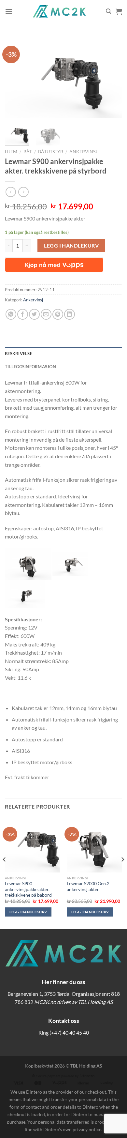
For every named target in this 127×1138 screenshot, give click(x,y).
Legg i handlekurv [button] (28, 912)
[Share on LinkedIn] (69, 314)
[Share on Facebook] (22, 314)
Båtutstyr (50, 151)
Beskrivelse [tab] (18, 353)
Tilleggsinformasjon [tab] (30, 366)
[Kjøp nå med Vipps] (54, 264)
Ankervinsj (83, 151)
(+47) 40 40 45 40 (69, 1032)
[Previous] (15, 77)
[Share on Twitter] (34, 314)
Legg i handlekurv (71, 245)
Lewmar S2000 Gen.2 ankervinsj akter (88, 886)
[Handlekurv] (119, 11)
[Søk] (108, 11)
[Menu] (9, 11)
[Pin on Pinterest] (57, 314)
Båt (27, 151)
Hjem (11, 151)
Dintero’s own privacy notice (72, 1129)
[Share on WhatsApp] (11, 314)
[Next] (112, 77)
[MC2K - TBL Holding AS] (59, 11)
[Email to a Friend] (46, 314)
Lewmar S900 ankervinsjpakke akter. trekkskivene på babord (28, 889)
